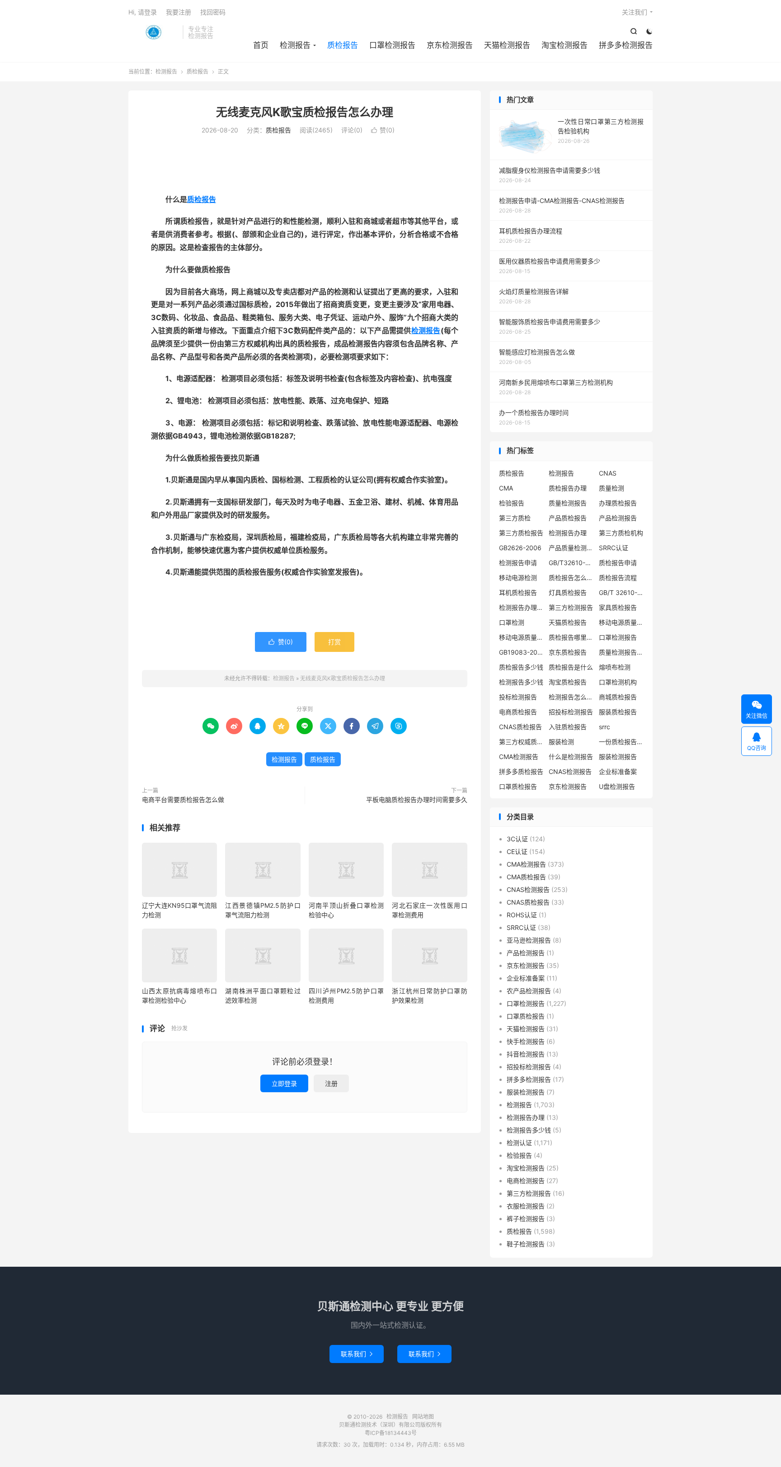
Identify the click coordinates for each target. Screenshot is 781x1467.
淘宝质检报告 (568, 682)
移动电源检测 (518, 577)
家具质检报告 (618, 607)
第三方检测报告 (571, 607)
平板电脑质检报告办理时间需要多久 (416, 799)
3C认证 (517, 839)
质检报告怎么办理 (571, 577)
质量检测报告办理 (621, 652)
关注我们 (634, 12)
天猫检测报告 (507, 45)
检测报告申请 (518, 562)
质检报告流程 (618, 577)
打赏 (334, 642)
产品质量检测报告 (571, 548)
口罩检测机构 (618, 682)
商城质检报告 (618, 697)
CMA (506, 488)
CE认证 (517, 851)
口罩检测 (511, 622)
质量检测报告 (568, 503)
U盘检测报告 (617, 786)
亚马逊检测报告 (529, 940)
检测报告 (153, 32)
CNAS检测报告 (570, 771)
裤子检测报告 (526, 1218)
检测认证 (519, 1142)
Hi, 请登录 (142, 12)
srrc (604, 727)
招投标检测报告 (571, 712)
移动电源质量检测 (521, 637)
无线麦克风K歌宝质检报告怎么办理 (304, 112)
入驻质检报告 (568, 727)
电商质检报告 (518, 712)
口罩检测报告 (392, 45)
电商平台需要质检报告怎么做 (183, 799)
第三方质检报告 (521, 533)
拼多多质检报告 (521, 771)
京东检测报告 (450, 45)
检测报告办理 (568, 533)
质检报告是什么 (571, 667)
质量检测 (611, 488)
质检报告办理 (568, 488)
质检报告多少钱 (521, 667)
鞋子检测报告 (526, 1244)
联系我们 (356, 1354)
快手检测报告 (526, 1041)
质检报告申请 (618, 562)
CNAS (607, 473)
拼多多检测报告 (626, 45)
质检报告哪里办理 (571, 637)
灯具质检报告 (568, 592)
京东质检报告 (568, 652)
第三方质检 (515, 518)
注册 (331, 1083)
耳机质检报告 (518, 592)
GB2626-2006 (520, 548)
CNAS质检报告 (520, 727)
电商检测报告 (526, 1180)
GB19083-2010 (521, 652)
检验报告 (511, 503)
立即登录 (284, 1083)
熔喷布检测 (614, 667)
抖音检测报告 (526, 1054)
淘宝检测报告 (564, 45)
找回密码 (213, 12)
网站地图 (423, 1416)
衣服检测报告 (526, 1206)
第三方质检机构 (621, 533)
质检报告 (342, 45)
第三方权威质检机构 (521, 741)
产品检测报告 (618, 518)
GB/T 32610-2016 (621, 592)
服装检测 (561, 741)
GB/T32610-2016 (571, 562)
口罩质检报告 (518, 786)
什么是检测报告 (571, 756)
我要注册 (178, 12)
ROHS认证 (522, 915)
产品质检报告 (568, 518)
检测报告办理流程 (521, 607)
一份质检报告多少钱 (621, 741)
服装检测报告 (618, 756)
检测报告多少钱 (521, 682)
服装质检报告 (618, 712)
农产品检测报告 (529, 991)
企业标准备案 (618, 771)
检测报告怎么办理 (571, 697)
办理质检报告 (618, 503)
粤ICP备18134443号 (391, 1432)
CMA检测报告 (518, 756)
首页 (260, 45)
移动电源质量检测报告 (621, 622)
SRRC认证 (613, 548)
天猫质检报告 (568, 622)
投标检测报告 (518, 697)
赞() (383, 130)
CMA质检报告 (526, 877)
